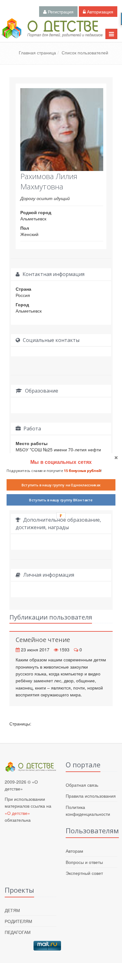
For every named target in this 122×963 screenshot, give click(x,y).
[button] (61, 461)
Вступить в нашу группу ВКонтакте (61, 499)
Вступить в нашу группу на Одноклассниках (61, 484)
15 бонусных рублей (82, 470)
